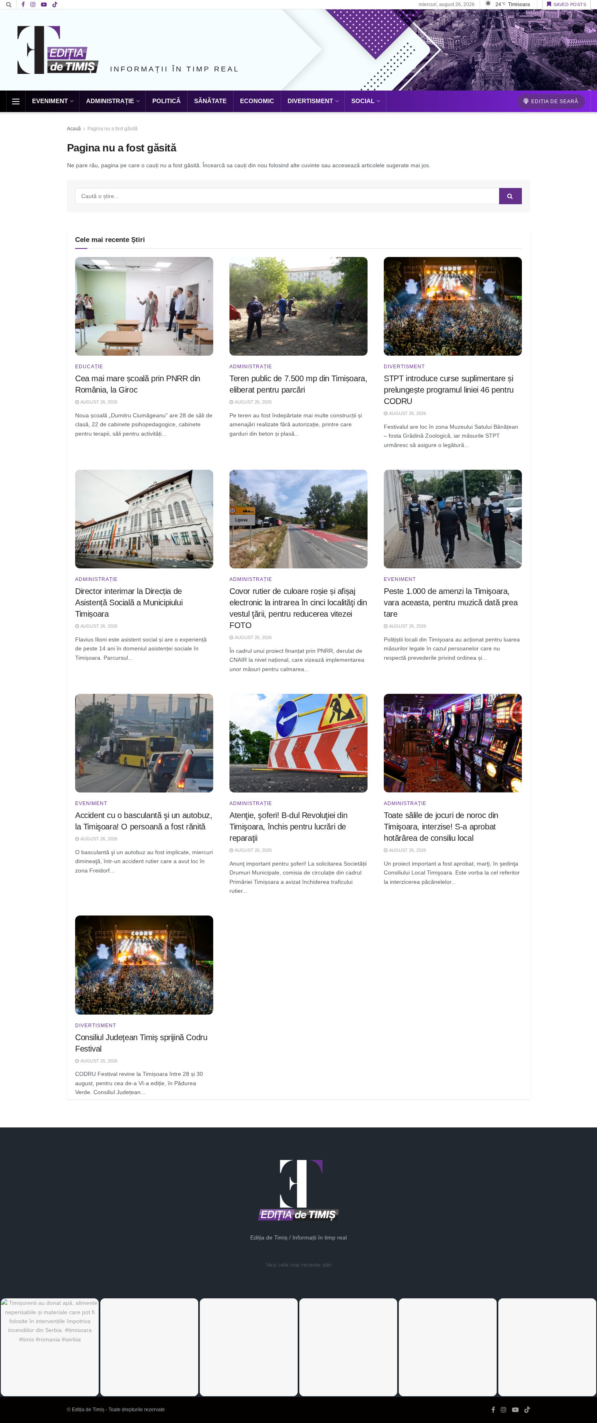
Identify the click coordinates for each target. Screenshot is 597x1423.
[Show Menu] (15, 101)
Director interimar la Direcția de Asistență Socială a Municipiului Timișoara (128, 602)
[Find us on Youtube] (44, 4)
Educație (89, 366)
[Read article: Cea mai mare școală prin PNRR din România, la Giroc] (144, 306)
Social (362, 100)
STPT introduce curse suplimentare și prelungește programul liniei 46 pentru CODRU (449, 390)
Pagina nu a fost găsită (112, 129)
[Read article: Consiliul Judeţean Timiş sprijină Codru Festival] (144, 965)
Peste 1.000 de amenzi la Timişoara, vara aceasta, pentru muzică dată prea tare (450, 602)
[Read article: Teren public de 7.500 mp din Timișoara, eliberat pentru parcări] (298, 306)
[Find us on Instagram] (32, 4)
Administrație (110, 100)
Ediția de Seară (554, 101)
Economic (257, 100)
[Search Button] (8, 4)
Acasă (74, 129)
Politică (166, 100)
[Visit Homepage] (58, 50)
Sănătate (210, 100)
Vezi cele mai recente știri (298, 1264)
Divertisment (310, 100)
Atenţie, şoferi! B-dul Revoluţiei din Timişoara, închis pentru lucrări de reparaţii (288, 826)
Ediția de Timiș (88, 1409)
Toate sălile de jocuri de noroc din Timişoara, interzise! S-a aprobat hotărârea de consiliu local (441, 826)
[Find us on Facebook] (23, 4)
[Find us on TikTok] (54, 4)
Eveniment (50, 100)
